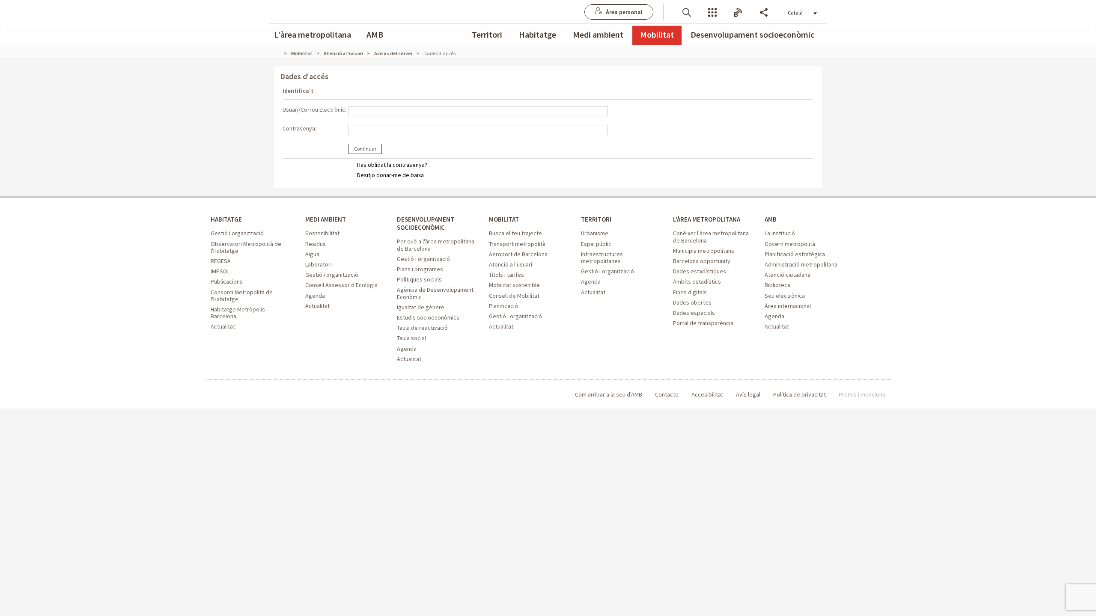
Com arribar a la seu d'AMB (608, 394)
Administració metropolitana (801, 264)
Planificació (503, 306)
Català (795, 12)
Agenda (315, 295)
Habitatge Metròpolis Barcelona (238, 312)
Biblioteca (777, 285)
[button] (687, 12)
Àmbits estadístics (697, 281)
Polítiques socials (419, 279)
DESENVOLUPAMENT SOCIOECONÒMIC (425, 223)
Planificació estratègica (795, 254)
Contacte (667, 394)
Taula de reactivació (422, 328)
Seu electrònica (785, 295)
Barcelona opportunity (701, 261)
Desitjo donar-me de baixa (390, 175)
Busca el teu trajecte (515, 233)
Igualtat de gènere (420, 307)
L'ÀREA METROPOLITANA (706, 219)
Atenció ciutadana (787, 274)
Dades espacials (694, 313)
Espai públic (596, 244)
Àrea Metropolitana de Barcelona (246, 394)
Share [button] (764, 12)
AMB (374, 34)
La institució (780, 233)
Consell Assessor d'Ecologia (341, 285)
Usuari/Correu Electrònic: (314, 109)
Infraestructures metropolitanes (602, 257)
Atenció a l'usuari (510, 264)
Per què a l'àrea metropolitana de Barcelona (435, 244)
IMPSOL (220, 271)
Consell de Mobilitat (514, 295)
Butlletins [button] (738, 12)
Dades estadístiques (699, 271)
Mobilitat (657, 34)
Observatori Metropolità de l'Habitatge (246, 247)
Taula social (411, 338)
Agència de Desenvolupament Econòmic (435, 293)
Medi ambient (598, 34)
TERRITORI (596, 219)
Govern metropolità (790, 244)
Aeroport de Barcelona (518, 254)
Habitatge (537, 34)
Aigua (312, 254)
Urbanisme (594, 233)
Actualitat (223, 326)
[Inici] (280, 53)
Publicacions (227, 281)
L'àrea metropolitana (312, 34)
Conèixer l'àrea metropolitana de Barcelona (711, 236)
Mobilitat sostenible (514, 285)
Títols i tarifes (506, 274)
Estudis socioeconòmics (428, 317)
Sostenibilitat (322, 233)
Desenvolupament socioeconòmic (752, 34)
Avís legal (748, 394)
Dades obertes (692, 302)
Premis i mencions (862, 394)
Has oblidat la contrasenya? (392, 165)
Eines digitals (690, 292)
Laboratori (318, 264)
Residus (315, 244)
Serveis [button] (712, 12)
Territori (487, 34)
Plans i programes (420, 269)
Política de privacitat (799, 394)
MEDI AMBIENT (325, 219)
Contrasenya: (299, 128)
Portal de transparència (703, 323)
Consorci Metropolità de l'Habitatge (242, 295)
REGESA (221, 261)
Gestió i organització (237, 233)
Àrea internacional (788, 306)
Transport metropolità (517, 244)
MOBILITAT (504, 219)
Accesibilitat (707, 394)
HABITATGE (226, 219)
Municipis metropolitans (703, 251)
